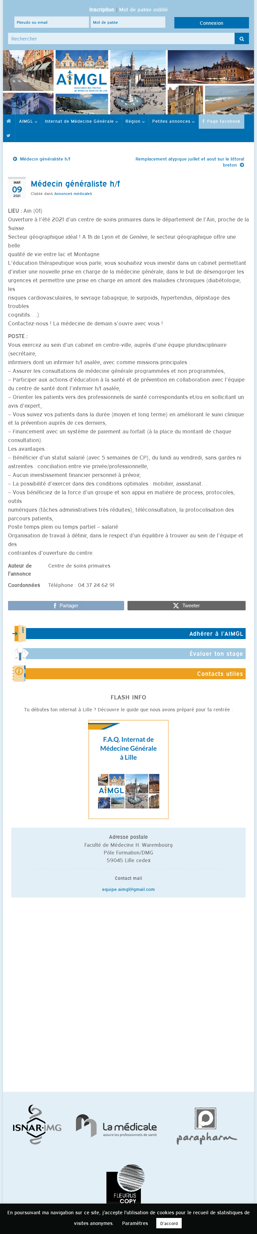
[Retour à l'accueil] (128, 82)
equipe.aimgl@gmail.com (128, 889)
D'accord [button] (169, 1223)
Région (133, 121)
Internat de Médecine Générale (80, 121)
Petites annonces (172, 121)
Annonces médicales (73, 193)
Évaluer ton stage (216, 653)
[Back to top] (242, 1219)
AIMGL (27, 121)
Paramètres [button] (135, 1223)
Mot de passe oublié (143, 9)
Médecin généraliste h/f (45, 159)
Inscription (101, 9)
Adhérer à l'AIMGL (216, 633)
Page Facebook (223, 121)
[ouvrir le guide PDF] (128, 769)
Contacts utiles (220, 673)
